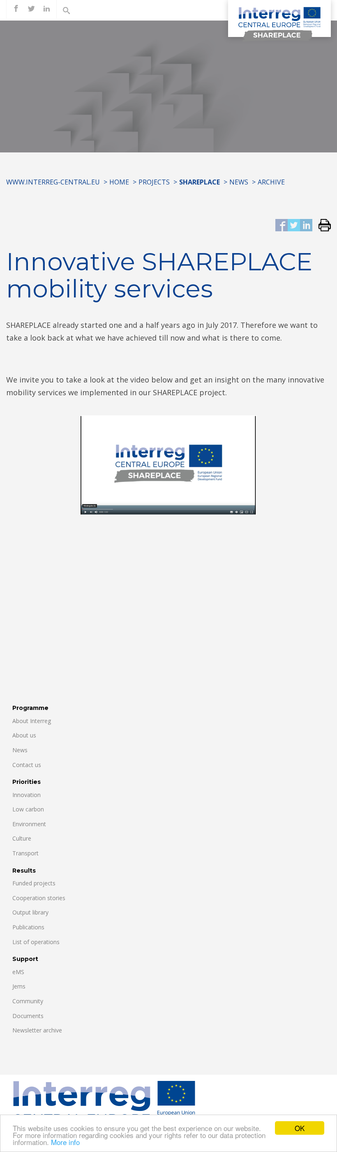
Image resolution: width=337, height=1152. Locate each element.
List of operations (36, 942)
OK (300, 1128)
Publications (28, 927)
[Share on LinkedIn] (306, 225)
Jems (18, 986)
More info (65, 1142)
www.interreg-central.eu (53, 182)
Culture (21, 838)
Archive (271, 182)
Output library (30, 912)
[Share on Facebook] (281, 225)
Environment (29, 824)
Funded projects (33, 883)
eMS (18, 972)
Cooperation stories (38, 898)
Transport (25, 853)
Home (119, 182)
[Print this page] (321, 225)
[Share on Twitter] (294, 225)
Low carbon (28, 809)
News (238, 182)
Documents (28, 1016)
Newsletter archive (37, 1030)
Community (27, 1001)
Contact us (26, 765)
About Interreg (31, 721)
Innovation (26, 795)
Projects (154, 182)
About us (24, 735)
